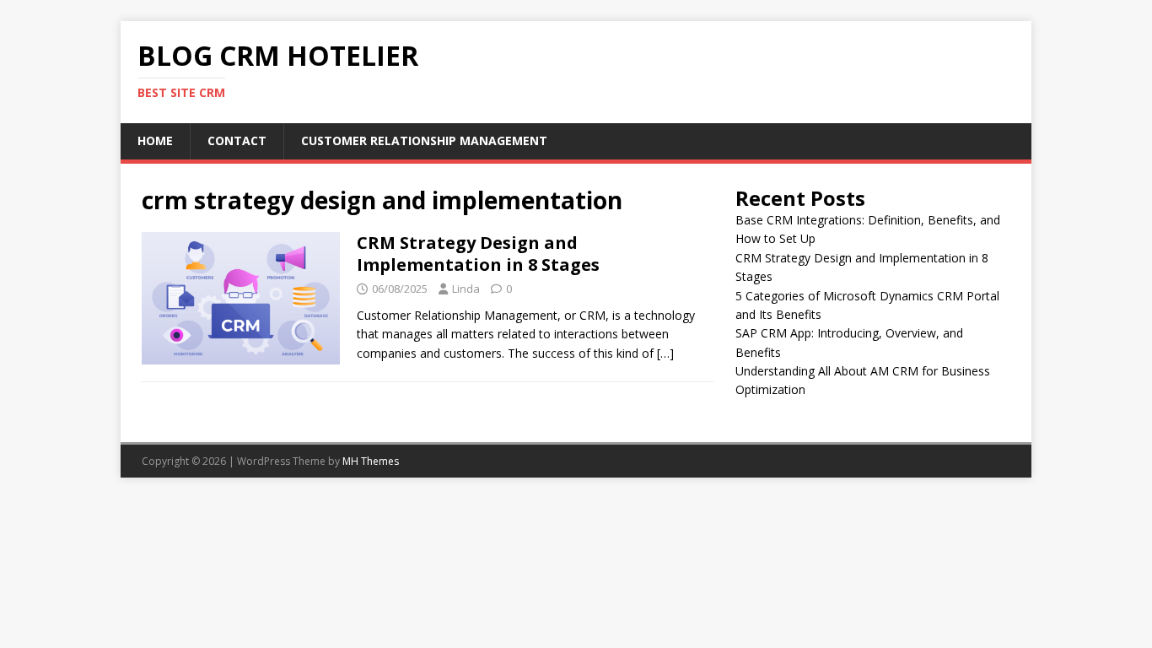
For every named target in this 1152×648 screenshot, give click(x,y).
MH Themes (370, 461)
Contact (236, 140)
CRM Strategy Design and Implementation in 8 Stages (478, 253)
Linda (466, 288)
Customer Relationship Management (424, 140)
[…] (665, 353)
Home (155, 140)
